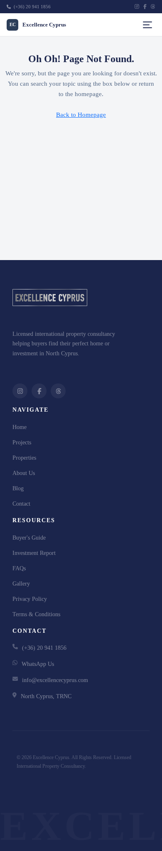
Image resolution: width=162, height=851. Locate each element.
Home (19, 427)
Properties (24, 458)
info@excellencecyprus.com (55, 680)
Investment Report (34, 553)
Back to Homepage (81, 114)
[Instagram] (137, 6)
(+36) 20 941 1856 (31, 6)
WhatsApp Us (38, 664)
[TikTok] (153, 6)
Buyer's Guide (29, 538)
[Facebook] (145, 6)
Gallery (21, 584)
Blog (18, 488)
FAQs (19, 568)
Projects (21, 442)
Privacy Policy (29, 599)
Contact (21, 504)
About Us (23, 473)
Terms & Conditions (36, 614)
